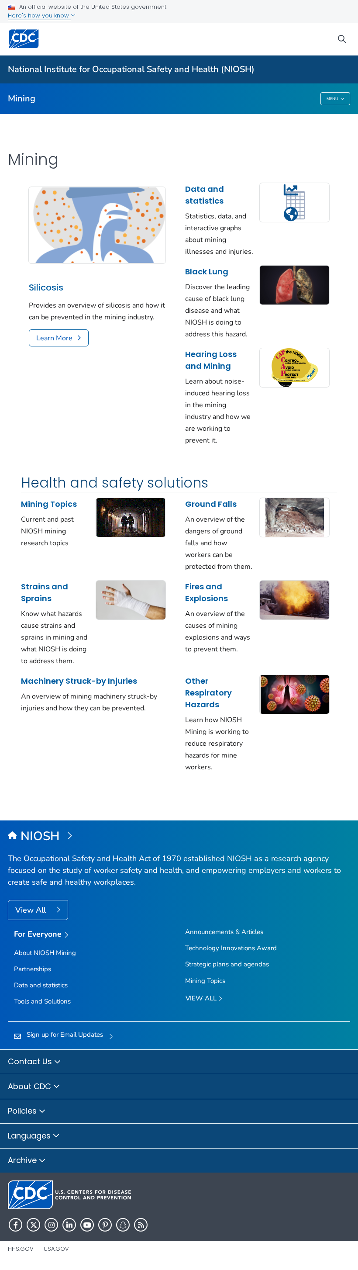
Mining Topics (49, 503)
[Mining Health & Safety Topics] (130, 517)
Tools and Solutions (42, 1001)
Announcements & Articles (224, 931)
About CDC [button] (30, 1086)
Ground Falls (211, 503)
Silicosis (46, 287)
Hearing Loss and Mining (211, 360)
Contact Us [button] (31, 1061)
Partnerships (32, 969)
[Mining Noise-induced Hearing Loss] (294, 367)
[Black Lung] (294, 284)
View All (31, 910)
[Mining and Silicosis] (97, 224)
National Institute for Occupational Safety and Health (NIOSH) (131, 69)
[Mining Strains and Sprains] (130, 599)
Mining (21, 98)
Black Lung (206, 271)
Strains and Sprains (44, 592)
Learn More (54, 338)
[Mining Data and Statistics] (294, 202)
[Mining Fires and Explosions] (294, 599)
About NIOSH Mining (45, 952)
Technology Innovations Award (231, 948)
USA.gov (56, 1249)
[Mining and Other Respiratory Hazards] (294, 694)
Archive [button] (23, 1160)
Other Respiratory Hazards (208, 692)
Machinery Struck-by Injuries (79, 680)
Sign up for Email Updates (65, 1034)
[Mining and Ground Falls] (294, 517)
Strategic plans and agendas (227, 964)
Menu (332, 98)
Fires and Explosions (206, 592)
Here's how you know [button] (39, 15)
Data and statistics (204, 194)
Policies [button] (23, 1110)
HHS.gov (21, 1249)
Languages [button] (30, 1135)
